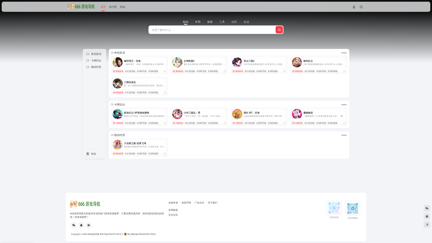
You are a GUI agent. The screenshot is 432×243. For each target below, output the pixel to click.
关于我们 (212, 202)
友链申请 (173, 202)
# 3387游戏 (153, 71)
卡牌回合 (119, 123)
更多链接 (173, 214)
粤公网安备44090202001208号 (141, 234)
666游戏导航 (93, 234)
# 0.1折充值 (130, 71)
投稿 (122, 6)
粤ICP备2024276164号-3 (111, 234)
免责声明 (186, 202)
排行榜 (113, 6)
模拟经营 (119, 153)
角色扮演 (119, 71)
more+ (344, 52)
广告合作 (199, 202)
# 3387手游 (141, 71)
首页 (103, 6)
